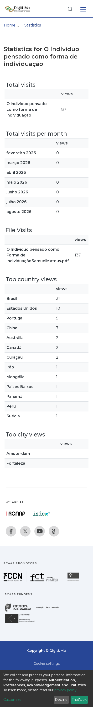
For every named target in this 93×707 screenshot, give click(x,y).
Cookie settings (47, 663)
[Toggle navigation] (83, 8)
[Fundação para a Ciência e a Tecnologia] (31, 581)
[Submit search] (69, 9)
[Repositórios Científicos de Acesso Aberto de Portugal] (16, 513)
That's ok (79, 699)
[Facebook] (11, 531)
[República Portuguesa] (34, 611)
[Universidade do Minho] (73, 581)
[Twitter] (25, 531)
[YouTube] (39, 531)
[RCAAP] (54, 531)
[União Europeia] (22, 623)
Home (10, 25)
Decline (61, 699)
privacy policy (65, 690)
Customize (12, 699)
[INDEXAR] (41, 513)
